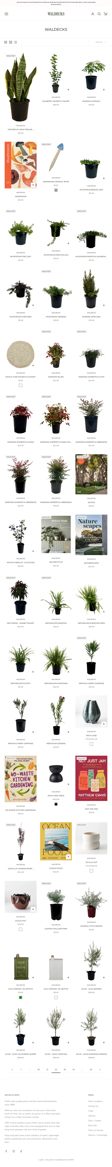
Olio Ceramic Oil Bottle (20, 989)
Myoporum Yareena (56, 317)
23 (65, 1069)
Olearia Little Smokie (91, 926)
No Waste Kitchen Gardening (20, 810)
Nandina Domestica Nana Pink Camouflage (56, 442)
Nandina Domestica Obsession (91, 442)
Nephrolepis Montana (56, 683)
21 (47, 1069)
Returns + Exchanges (97, 1135)
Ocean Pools (56, 868)
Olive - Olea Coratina (56, 1054)
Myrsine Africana (91, 317)
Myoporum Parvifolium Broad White (91, 256)
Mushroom (20, 196)
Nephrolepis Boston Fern (91, 623)
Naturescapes (91, 563)
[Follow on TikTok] (21, 1151)
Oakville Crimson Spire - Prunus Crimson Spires (20, 868)
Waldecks (20, 126)
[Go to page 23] (99, 1069)
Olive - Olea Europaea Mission (91, 1054)
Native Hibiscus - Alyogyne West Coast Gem (20, 562)
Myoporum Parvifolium (56, 255)
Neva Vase (91, 735)
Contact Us (93, 1106)
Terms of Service (95, 1130)
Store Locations (95, 1101)
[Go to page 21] (12, 1069)
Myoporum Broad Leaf (91, 190)
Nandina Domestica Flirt (91, 377)
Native (91, 502)
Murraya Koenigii (91, 101)
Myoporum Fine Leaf (20, 256)
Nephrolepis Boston (56, 623)
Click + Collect (94, 1120)
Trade (90, 1111)
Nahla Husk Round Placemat (21, 377)
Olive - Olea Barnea (91, 989)
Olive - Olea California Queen (20, 1054)
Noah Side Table (56, 796)
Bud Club (92, 1125)
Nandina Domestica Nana (20, 442)
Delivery (92, 1115)
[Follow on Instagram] (13, 1151)
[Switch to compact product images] (15, 42)
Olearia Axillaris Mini (56, 929)
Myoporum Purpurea (21, 317)
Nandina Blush (56, 377)
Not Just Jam (91, 809)
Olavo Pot (20, 921)
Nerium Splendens (56, 743)
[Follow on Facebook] (6, 1151)
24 (73, 1069)
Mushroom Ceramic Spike (56, 182)
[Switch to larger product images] (5, 42)
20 (38, 1069)
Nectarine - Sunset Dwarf (20, 623)
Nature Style (56, 562)
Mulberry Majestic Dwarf (56, 101)
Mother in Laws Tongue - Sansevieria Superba (20, 129)
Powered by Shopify (64, 1160)
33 (91, 1069)
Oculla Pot (91, 862)
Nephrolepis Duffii (21, 683)
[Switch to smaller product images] (10, 42)
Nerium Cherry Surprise (91, 683)
